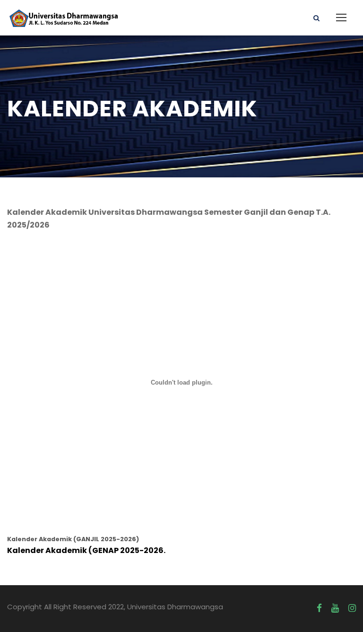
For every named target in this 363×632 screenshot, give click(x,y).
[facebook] (319, 608)
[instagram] (352, 608)
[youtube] (335, 608)
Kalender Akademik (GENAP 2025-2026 (85, 550)
